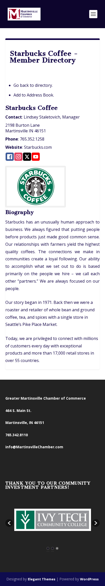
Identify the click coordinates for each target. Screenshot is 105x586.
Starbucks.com (38, 147)
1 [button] (47, 548)
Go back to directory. (33, 85)
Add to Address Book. (34, 95)
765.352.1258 (32, 139)
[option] (52, 520)
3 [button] (57, 548)
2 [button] (52, 548)
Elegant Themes (41, 579)
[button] (9, 523)
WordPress (89, 579)
